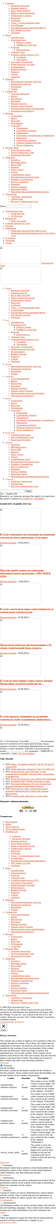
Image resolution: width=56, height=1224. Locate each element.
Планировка (22, 128)
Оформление (22, 133)
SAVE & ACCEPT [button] (8, 1223)
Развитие (15, 72)
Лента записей (12, 827)
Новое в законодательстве (23, 13)
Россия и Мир (11, 148)
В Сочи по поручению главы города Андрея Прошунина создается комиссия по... (26, 682)
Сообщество (11, 91)
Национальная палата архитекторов (27, 108)
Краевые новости (19, 8)
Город (8, 35)
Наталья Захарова (8, 543)
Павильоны (21, 138)
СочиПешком (17, 25)
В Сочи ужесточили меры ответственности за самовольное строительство (26, 610)
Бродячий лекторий (20, 6)
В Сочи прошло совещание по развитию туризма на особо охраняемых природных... (26, 718)
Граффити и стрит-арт (26, 45)
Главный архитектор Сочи (17, 223)
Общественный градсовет (23, 64)
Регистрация (11, 822)
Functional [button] (4, 1162)
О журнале (10, 238)
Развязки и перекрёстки (22, 179)
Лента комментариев (15, 829)
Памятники (10, 228)
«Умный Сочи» (18, 52)
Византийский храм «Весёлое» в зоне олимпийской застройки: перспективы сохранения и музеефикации (29, 774)
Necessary (7, 1065)
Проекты (9, 79)
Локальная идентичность (22, 111)
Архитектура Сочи (14, 211)
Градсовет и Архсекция (22, 62)
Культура (15, 47)
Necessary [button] (4, 1063)
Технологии (11, 194)
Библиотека (10, 218)
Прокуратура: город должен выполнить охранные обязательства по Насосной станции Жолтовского (27, 791)
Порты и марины (19, 187)
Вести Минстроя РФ (20, 11)
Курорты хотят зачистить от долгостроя (29, 796)
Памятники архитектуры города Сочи (28, 231)
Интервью (15, 101)
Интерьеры (16, 86)
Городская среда (18, 40)
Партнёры (10, 240)
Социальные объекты (26, 140)
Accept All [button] (19, 1022)
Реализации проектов (21, 84)
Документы (21, 59)
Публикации (17, 123)
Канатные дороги (19, 189)
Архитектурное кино (20, 150)
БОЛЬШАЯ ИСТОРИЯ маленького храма (30, 781)
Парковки (15, 184)
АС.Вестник (16, 216)
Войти (8, 824)
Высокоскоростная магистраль (25, 177)
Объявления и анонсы (21, 15)
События (9, 3)
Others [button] (3, 1212)
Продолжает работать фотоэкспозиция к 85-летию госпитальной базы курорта (26, 646)
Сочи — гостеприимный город (25, 23)
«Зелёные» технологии (21, 196)
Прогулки (15, 121)
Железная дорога (18, 162)
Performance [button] (5, 1175)
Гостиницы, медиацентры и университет (35, 135)
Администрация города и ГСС (25, 55)
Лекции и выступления (22, 106)
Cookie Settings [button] (7, 1022)
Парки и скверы (23, 42)
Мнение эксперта (19, 103)
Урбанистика (17, 199)
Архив (8, 243)
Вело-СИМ (16, 165)
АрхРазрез (16, 20)
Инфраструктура (18, 69)
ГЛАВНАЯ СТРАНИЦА (33, 498)
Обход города (17, 170)
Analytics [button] (4, 1187)
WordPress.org (11, 831)
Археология (16, 116)
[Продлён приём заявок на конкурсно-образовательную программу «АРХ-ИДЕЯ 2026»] (20, 565)
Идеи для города (18, 221)
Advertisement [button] (6, 1200)
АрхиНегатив (17, 37)
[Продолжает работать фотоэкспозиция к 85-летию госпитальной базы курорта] (20, 639)
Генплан (9, 226)
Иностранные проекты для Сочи (26, 81)
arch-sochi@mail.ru (26, 753)
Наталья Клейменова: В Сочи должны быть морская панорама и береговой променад (28, 785)
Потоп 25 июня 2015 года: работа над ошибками (33, 779)
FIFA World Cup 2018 (20, 30)
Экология (15, 77)
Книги (14, 118)
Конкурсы (15, 18)
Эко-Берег (15, 33)
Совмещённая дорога (21, 174)
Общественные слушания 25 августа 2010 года (32, 769)
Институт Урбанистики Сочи (24, 201)
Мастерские (16, 99)
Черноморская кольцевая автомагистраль (30, 192)
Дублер (14, 172)
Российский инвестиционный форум (28, 28)
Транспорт (10, 157)
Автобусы (15, 160)
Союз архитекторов (20, 94)
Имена (14, 96)
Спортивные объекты (26, 130)
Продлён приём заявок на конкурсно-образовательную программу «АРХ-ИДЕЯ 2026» (25, 573)
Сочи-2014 (16, 126)
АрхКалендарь (17, 213)
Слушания (21, 57)
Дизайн (14, 89)
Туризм (14, 74)
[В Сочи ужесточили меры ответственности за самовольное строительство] (20, 604)
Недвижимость (18, 67)
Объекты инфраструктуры (28, 143)
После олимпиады (24, 145)
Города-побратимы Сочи (22, 152)
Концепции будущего (21, 155)
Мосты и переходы (19, 182)
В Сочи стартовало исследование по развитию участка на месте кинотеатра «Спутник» (27, 536)
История (9, 113)
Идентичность (23, 50)
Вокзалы (15, 167)
